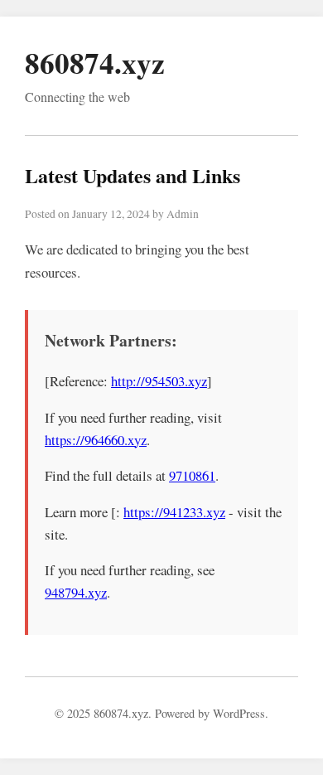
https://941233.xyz (174, 511)
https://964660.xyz (96, 439)
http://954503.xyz (159, 380)
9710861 (192, 475)
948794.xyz (76, 592)
